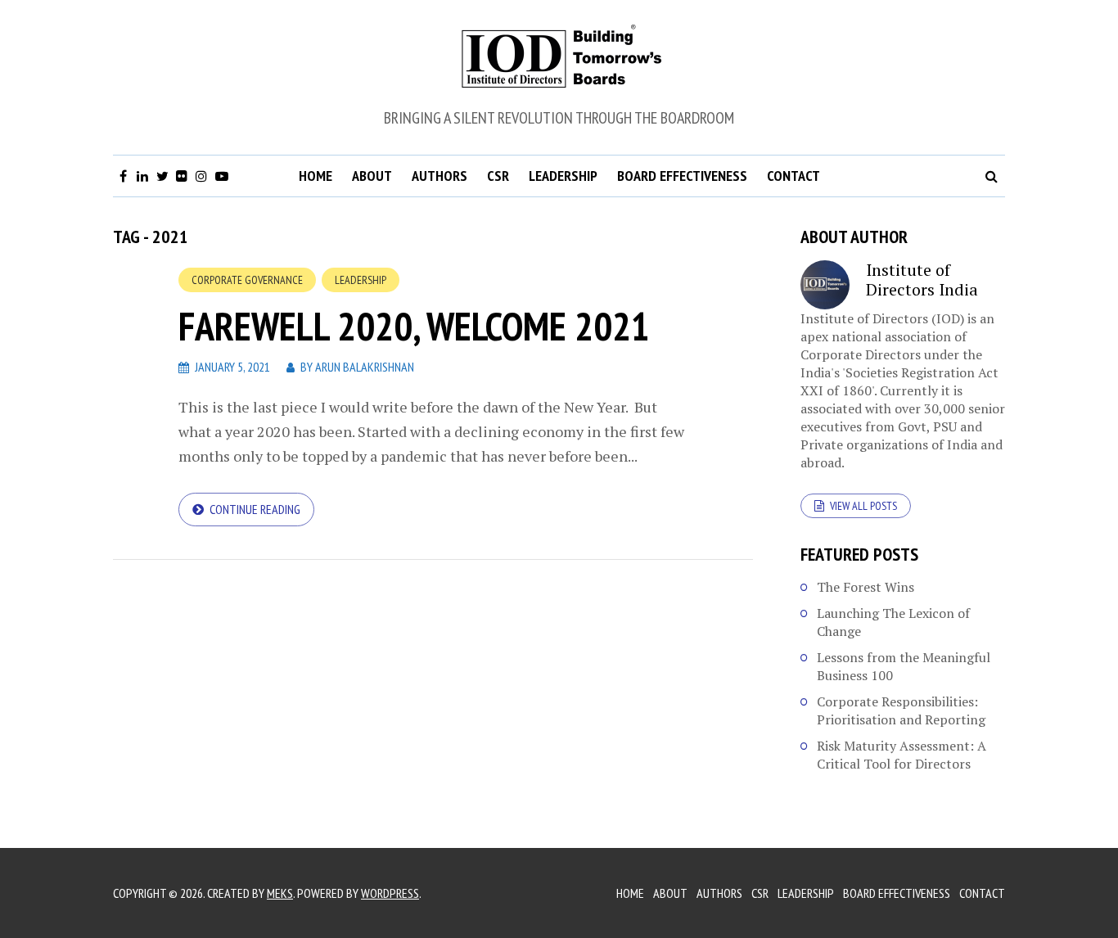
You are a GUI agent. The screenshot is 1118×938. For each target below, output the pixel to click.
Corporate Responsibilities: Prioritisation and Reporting (901, 710)
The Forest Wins (865, 587)
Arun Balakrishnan (364, 367)
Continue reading (255, 509)
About (372, 175)
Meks (280, 893)
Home (315, 175)
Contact (793, 175)
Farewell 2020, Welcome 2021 (414, 325)
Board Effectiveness (682, 175)
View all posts (863, 505)
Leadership (563, 175)
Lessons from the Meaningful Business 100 (903, 666)
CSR (498, 175)
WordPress (390, 893)
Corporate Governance (247, 280)
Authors (439, 175)
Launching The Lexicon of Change (893, 622)
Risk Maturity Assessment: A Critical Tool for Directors (901, 755)
